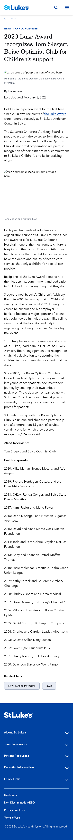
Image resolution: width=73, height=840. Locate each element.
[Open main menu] (65, 7)
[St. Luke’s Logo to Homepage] (16, 7)
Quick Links (12, 779)
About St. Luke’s (15, 732)
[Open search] (56, 7)
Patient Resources (16, 755)
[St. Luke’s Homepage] (18, 715)
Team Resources (15, 744)
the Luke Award (55, 114)
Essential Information (19, 767)
